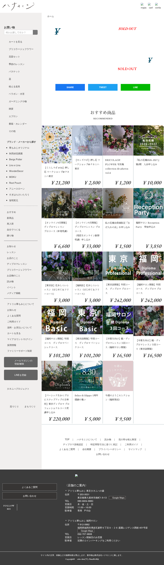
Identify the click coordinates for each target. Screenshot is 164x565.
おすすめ (11, 211)
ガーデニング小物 (18, 101)
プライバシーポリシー (110, 449)
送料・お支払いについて (19, 327)
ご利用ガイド (131, 444)
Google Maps (118, 497)
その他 (12, 131)
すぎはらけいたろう (19, 194)
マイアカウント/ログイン (20, 339)
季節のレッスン (17, 64)
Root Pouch (15, 182)
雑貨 (11, 108)
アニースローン (17, 188)
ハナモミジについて (87, 439)
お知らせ (11, 246)
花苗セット (14, 56)
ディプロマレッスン (17, 263)
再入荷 (10, 223)
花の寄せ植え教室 (127, 439)
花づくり (14, 406)
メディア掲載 (13, 293)
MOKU (12, 176)
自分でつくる (13, 229)
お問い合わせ (103, 454)
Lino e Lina (14, 165)
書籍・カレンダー (18, 123)
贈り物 (10, 235)
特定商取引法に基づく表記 (103, 444)
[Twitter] (12, 19)
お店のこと (12, 258)
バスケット (14, 71)
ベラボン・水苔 (17, 93)
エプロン (13, 116)
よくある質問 (14, 315)
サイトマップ (135, 449)
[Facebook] (6, 19)
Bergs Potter (15, 159)
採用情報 (11, 345)
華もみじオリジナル (19, 147)
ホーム (50, 16)
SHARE (70, 87)
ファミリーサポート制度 (19, 350)
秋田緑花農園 (16, 153)
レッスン (11, 252)
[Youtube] (24, 19)
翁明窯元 (13, 200)
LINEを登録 (20, 374)
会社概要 (86, 449)
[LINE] (36, 19)
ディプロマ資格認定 (73, 444)
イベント (11, 287)
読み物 (107, 439)
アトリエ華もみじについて (20, 303)
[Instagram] (18, 19)
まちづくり (30, 406)
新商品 (10, 217)
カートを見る (15, 41)
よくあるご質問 (67, 449)
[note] (30, 19)
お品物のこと (13, 275)
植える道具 (14, 86)
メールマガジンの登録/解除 (23, 362)
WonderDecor (16, 171)
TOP (67, 439)
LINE (135, 87)
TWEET (103, 87)
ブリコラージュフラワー (21, 49)
